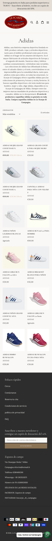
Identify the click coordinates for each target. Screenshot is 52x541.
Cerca (7, 386)
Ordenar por (8, 110)
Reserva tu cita (11, 399)
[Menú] (47, 22)
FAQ (7, 419)
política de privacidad (15, 412)
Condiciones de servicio (16, 406)
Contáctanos (10, 392)
